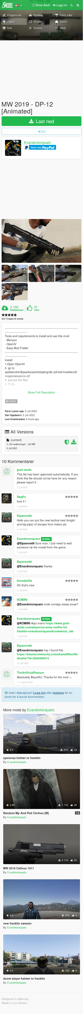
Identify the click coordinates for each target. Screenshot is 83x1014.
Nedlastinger (17, 310)
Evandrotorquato (37, 142)
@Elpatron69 (26, 543)
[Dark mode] (72, 5)
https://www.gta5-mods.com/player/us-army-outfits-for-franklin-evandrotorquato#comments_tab (45, 627)
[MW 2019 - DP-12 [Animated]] (41, 241)
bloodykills (24, 581)
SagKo (21, 497)
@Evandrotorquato (30, 566)
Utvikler (46, 538)
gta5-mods (24, 470)
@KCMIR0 (23, 623)
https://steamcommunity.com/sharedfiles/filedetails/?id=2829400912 (47, 656)
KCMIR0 (22, 600)
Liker (36, 310)
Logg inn (39, 693)
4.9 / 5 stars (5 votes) (12, 319)
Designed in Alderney (15, 999)
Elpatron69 (24, 516)
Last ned (44, 121)
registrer (58, 693)
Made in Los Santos (14, 1003)
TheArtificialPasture (30, 672)
